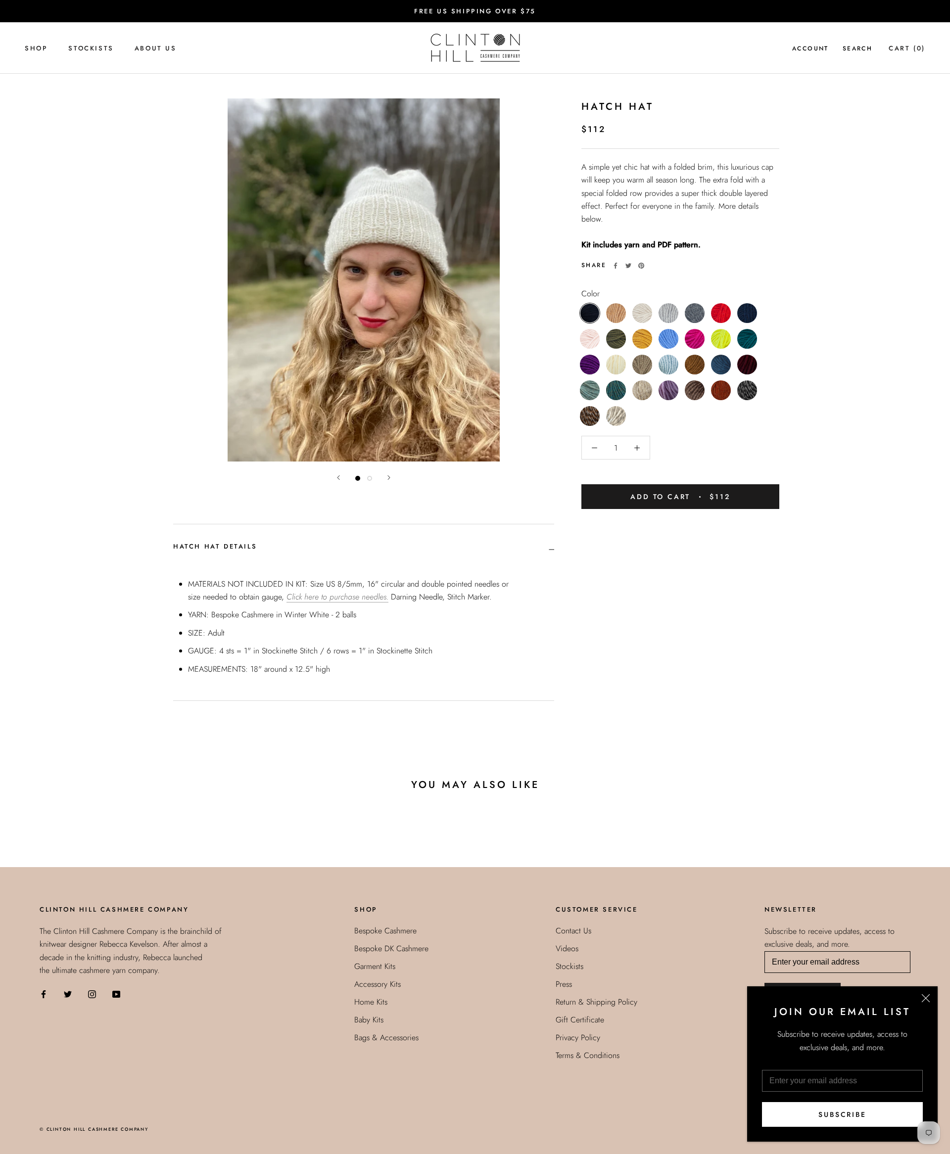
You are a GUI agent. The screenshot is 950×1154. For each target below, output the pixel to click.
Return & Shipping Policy (596, 1002)
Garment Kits (374, 966)
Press (564, 984)
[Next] (388, 477)
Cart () (907, 48)
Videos (567, 948)
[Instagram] (92, 993)
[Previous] (338, 477)
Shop (36, 48)
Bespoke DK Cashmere (391, 948)
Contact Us (573, 930)
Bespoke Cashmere (385, 930)
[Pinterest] (641, 266)
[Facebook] (615, 266)
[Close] (925, 998)
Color (590, 293)
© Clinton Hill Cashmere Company (94, 1129)
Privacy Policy (578, 1037)
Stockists (90, 48)
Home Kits (370, 1002)
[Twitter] (628, 266)
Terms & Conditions (587, 1055)
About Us (156, 48)
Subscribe (842, 1114)
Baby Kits (368, 1019)
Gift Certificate (580, 1019)
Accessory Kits (377, 984)
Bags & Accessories (386, 1037)
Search (857, 48)
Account (810, 48)
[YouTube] (116, 993)
